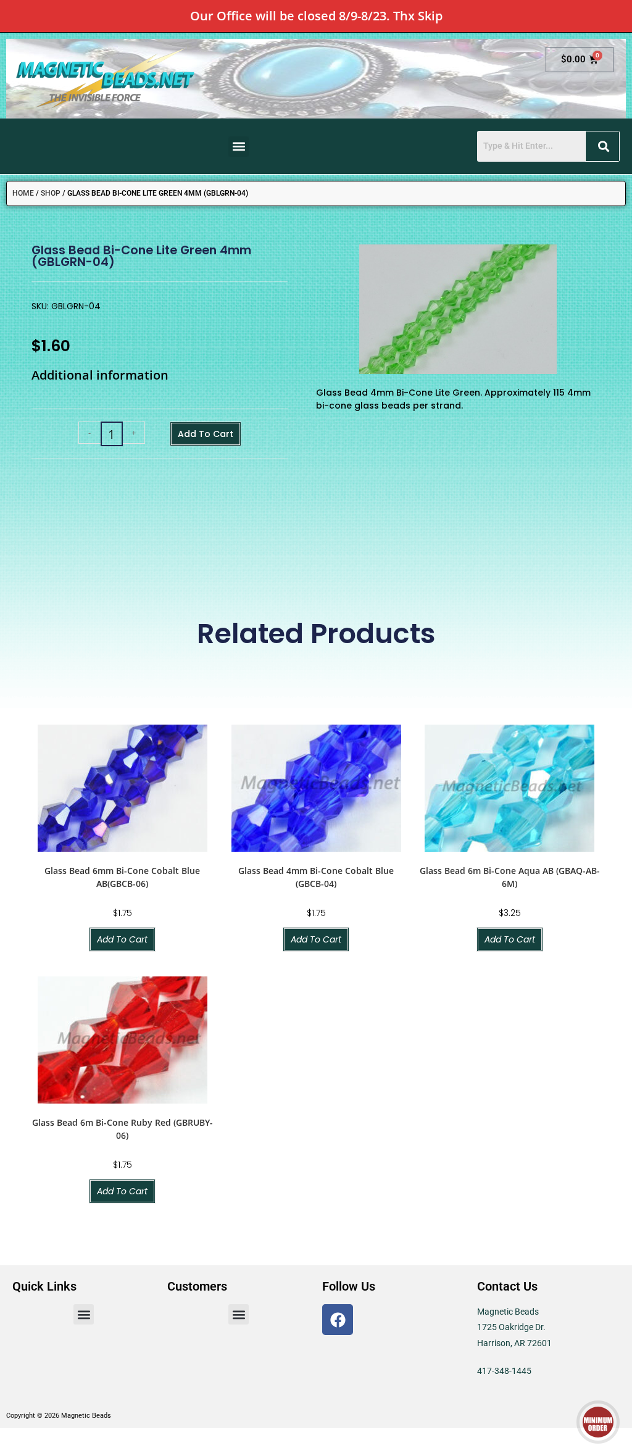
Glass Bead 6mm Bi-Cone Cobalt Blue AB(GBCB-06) (122, 877)
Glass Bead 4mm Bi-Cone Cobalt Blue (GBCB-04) (316, 877)
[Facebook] (337, 1319)
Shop (50, 193)
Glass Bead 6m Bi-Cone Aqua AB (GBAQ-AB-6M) (510, 877)
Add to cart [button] (122, 939)
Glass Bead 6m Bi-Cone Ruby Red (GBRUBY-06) (122, 1129)
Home (23, 193)
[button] (238, 146)
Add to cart (205, 434)
